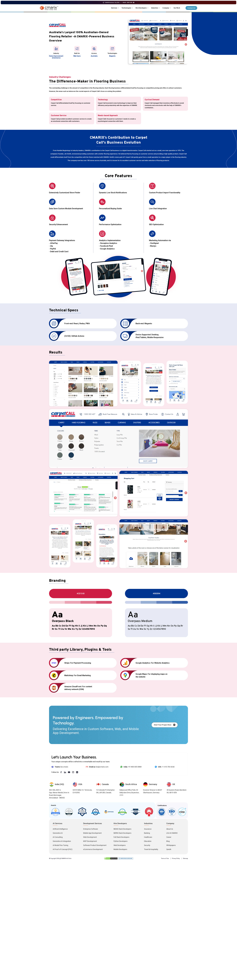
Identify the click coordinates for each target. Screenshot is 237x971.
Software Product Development (94, 845)
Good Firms (55, 811)
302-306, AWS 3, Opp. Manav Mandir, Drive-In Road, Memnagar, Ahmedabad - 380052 (59, 794)
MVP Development (90, 841)
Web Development (90, 837)
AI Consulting (58, 837)
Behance (77, 772)
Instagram (73, 772)
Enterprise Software (90, 829)
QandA (168, 849)
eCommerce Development (93, 849)
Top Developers (82, 811)
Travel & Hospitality (151, 849)
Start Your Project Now (162, 725)
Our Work (177, 8)
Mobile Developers (120, 849)
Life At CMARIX (171, 833)
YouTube (69, 772)
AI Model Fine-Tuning (60, 845)
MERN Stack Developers (122, 833)
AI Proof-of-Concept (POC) (62, 849)
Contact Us (191, 8)
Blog (168, 841)
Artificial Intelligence (60, 829)
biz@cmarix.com (102, 767)
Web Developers (120, 845)
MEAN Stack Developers (122, 829)
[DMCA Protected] (111, 858)
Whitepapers (171, 845)
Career (168, 837)
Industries (154, 8)
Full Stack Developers (121, 837)
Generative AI (58, 833)
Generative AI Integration (62, 841)
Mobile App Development (92, 833)
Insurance (147, 829)
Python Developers (120, 841)
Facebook (61, 772)
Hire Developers (141, 8)
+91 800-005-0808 (134, 767)
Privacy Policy (176, 858)
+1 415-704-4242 (168, 767)
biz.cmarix (64, 767)
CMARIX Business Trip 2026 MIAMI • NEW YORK (118, 2)
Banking (147, 833)
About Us (169, 829)
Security (147, 845)
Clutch (69, 811)
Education (147, 841)
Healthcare (148, 837)
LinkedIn (65, 772)
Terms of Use (165, 858)
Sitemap (185, 858)
